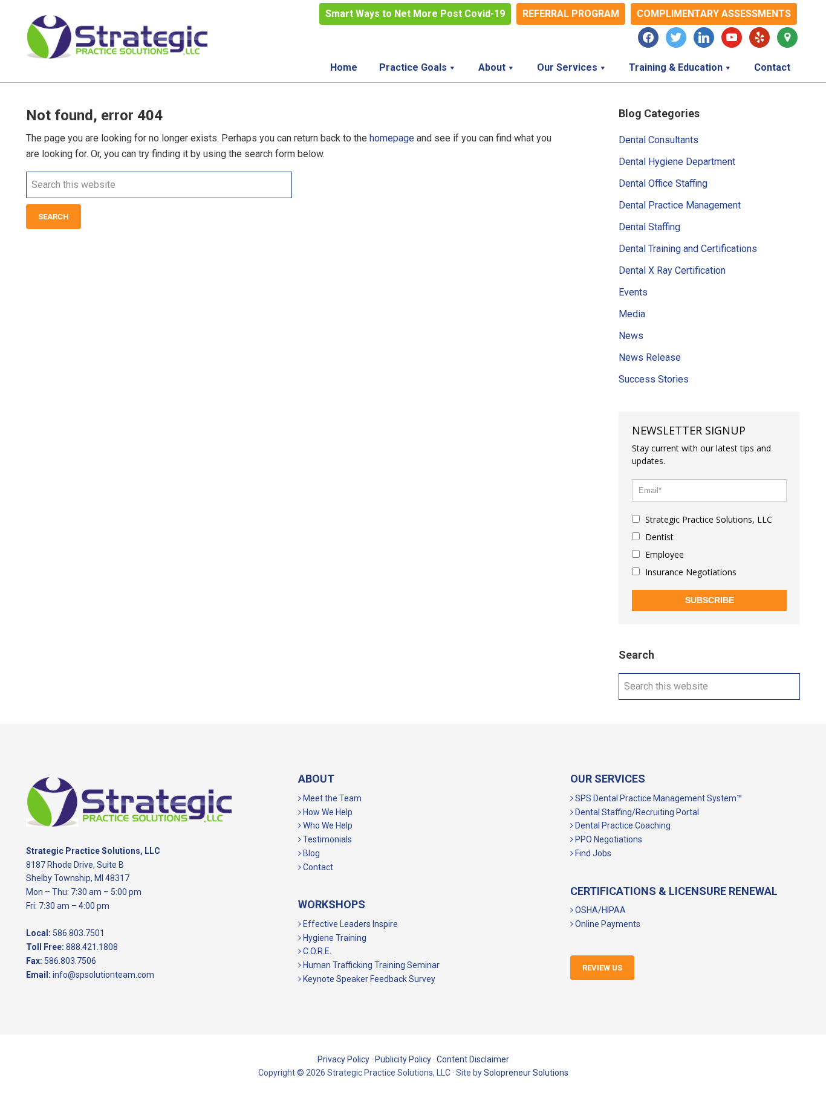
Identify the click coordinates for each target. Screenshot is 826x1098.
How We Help (327, 812)
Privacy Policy (343, 1059)
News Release (650, 357)
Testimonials (326, 839)
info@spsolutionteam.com (103, 975)
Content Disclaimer (473, 1059)
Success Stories (654, 379)
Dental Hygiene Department (677, 161)
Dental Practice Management (680, 205)
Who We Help (327, 825)
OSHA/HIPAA (599, 910)
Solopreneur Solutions (526, 1072)
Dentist (658, 537)
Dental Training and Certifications (688, 248)
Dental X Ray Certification (672, 270)
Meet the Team (331, 798)
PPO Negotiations (607, 839)
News (631, 335)
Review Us (602, 967)
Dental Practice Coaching (622, 825)
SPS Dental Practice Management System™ (657, 798)
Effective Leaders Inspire (349, 924)
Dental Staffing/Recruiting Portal (636, 812)
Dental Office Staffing (663, 183)
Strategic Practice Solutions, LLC (116, 37)
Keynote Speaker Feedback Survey (368, 979)
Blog (310, 853)
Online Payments (606, 924)
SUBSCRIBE (709, 600)
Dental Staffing (649, 227)
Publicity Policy (403, 1059)
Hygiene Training (333, 938)
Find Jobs (592, 853)
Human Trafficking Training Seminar (370, 965)
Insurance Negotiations (690, 572)
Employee (663, 554)
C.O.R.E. (316, 951)
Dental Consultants (658, 140)
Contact (317, 867)
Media (632, 314)
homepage (391, 138)
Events (633, 292)
